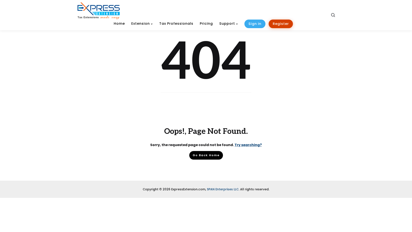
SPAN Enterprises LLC (223, 189)
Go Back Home (206, 155)
